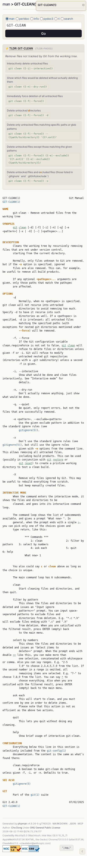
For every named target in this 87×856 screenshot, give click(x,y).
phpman (22, 823)
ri (59, 18)
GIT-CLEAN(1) (11, 201)
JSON (72, 823)
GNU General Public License (45, 827)
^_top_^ (66, 847)
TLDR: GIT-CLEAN (21, 48)
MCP (80, 823)
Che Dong (16, 827)
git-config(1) (56, 750)
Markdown (60, 823)
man (6, 4)
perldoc (24, 18)
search (68, 18)
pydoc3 (48, 18)
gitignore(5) (28, 430)
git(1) (35, 794)
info (36, 18)
